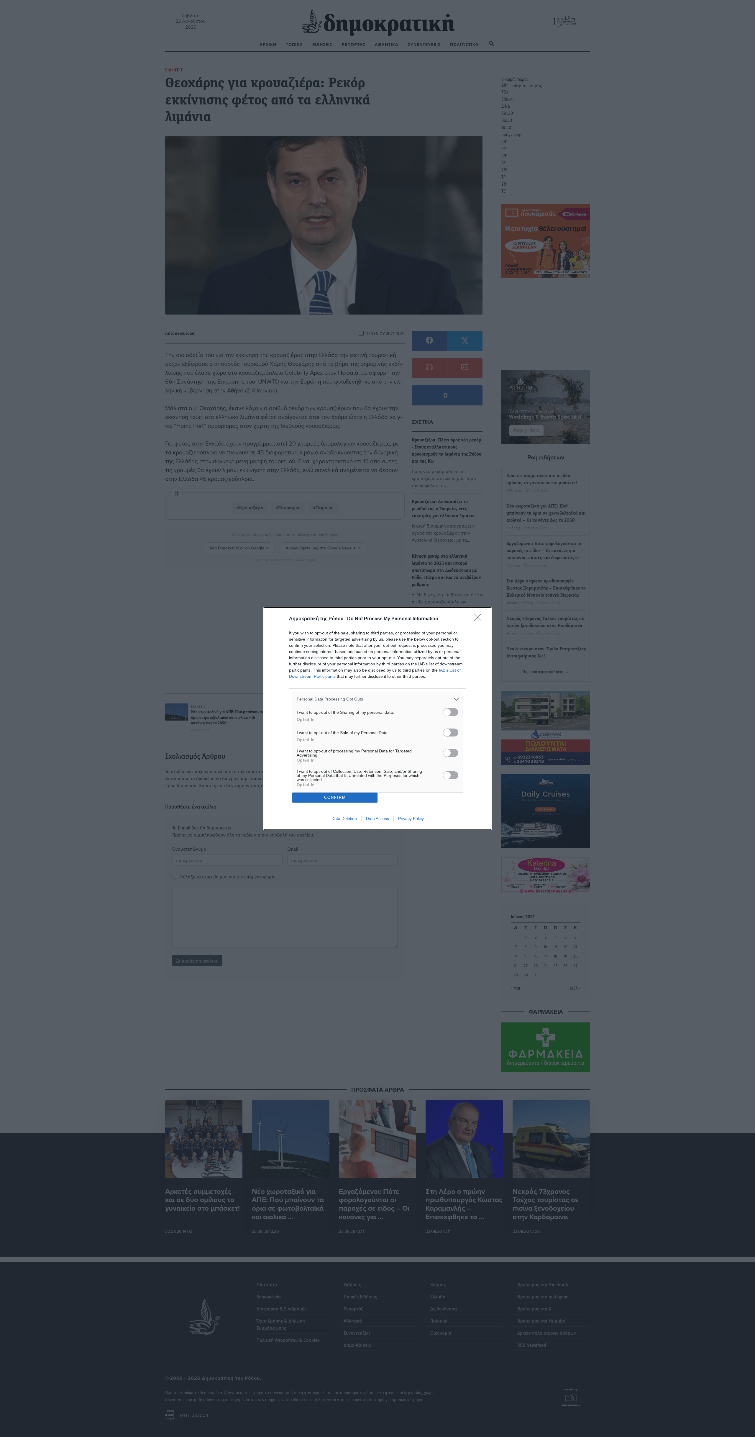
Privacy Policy (411, 818)
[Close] (479, 619)
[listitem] (377, 699)
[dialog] (377, 719)
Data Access (377, 818)
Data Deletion (344, 818)
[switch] (450, 712)
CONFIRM (335, 797)
